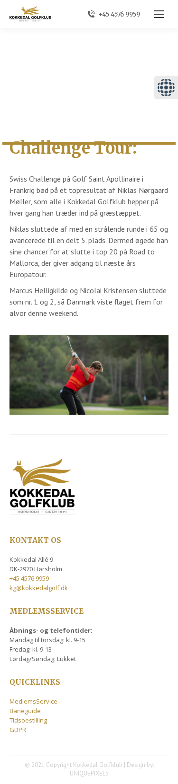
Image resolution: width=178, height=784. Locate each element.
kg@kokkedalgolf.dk (38, 588)
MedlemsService (33, 701)
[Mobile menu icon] (159, 14)
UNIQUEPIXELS (89, 773)
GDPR (17, 729)
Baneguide (25, 710)
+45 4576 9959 (119, 14)
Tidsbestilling (28, 720)
